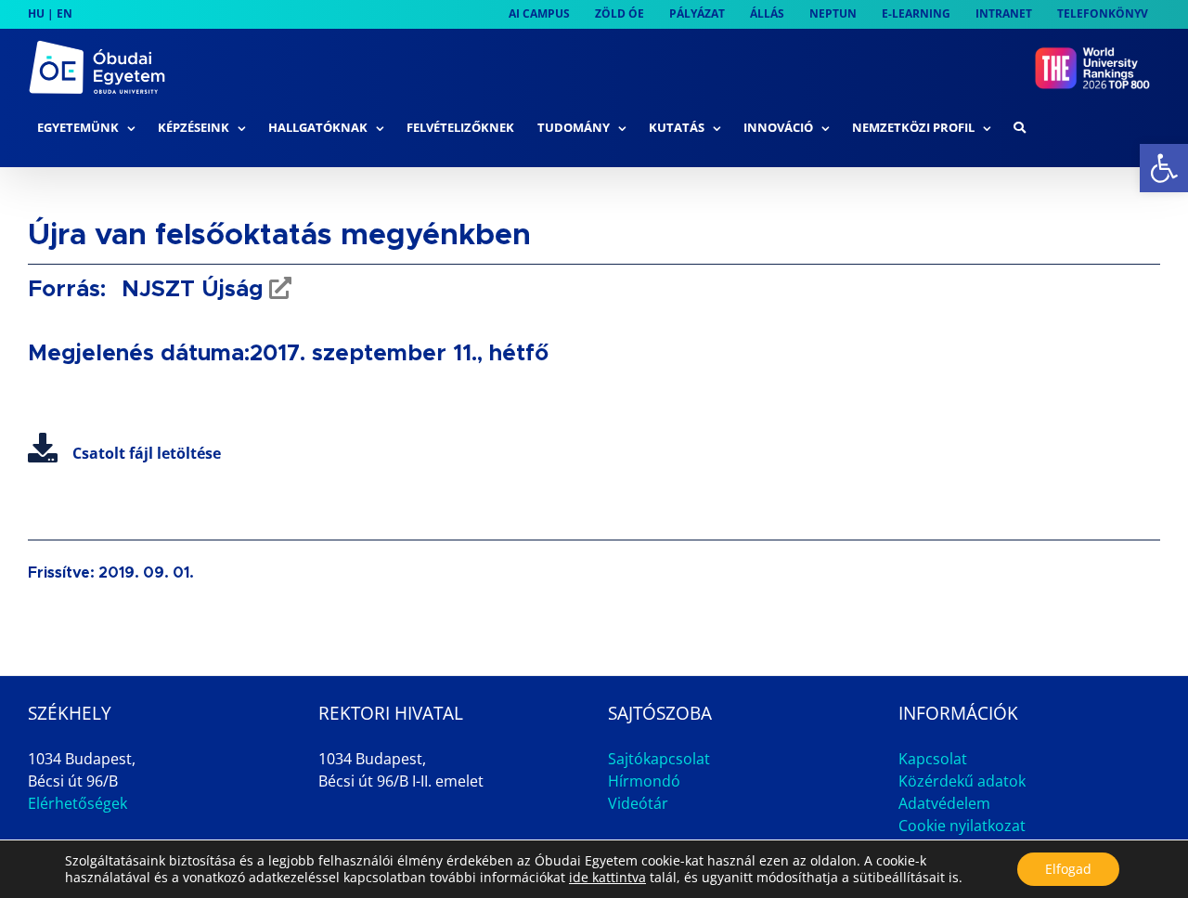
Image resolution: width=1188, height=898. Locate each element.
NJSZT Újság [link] (189, 290)
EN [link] (64, 13)
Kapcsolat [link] (932, 758)
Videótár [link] (638, 803)
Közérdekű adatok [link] (962, 781)
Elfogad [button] (1068, 869)
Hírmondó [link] (644, 781)
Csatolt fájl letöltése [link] (146, 453)
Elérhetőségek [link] (77, 803)
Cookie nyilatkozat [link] (962, 825)
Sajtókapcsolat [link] (659, 758)
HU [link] (36, 13)
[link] (1164, 168)
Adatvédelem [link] (944, 803)
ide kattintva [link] (607, 877)
